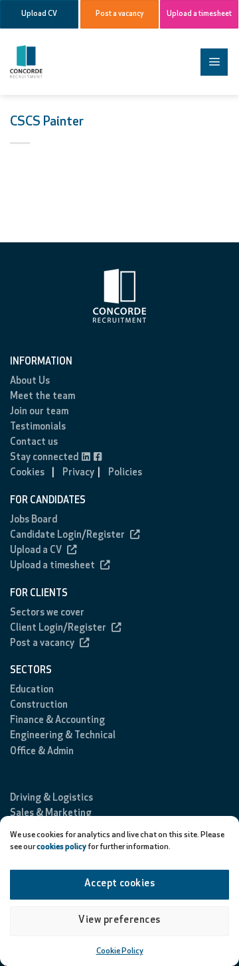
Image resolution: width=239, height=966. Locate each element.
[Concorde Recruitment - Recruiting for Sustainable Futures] (60, 62)
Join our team (39, 412)
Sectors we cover (47, 613)
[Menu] (214, 61)
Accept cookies (119, 884)
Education (32, 690)
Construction (39, 705)
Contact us (34, 442)
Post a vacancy (42, 644)
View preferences (119, 921)
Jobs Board (33, 520)
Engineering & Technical (63, 736)
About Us (30, 381)
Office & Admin (42, 752)
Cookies (27, 473)
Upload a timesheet (52, 566)
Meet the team (42, 397)
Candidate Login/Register (67, 535)
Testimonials (38, 427)
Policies (125, 473)
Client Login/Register (58, 628)
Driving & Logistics (51, 798)
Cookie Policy (119, 951)
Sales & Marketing (51, 814)
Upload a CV (36, 551)
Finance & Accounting (57, 721)
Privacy (78, 473)
